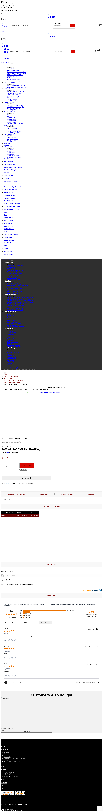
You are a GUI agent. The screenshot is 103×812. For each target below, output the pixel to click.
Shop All (6, 159)
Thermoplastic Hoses (13, 70)
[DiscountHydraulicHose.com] (51, 35)
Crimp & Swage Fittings (14, 284)
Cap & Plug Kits (11, 325)
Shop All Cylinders (12, 140)
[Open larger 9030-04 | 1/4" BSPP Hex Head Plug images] (50, 392)
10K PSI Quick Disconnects (15, 308)
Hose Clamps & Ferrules (14, 291)
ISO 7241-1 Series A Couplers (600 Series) (20, 301)
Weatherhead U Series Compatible (17, 285)
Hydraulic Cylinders (9, 134)
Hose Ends (7, 88)
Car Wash (10, 351)
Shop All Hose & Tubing (13, 79)
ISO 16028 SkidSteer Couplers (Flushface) (20, 297)
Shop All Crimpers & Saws (14, 131)
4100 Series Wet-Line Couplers (16, 304)
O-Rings (9, 151)
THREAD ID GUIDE (26, 51)
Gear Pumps (10, 334)
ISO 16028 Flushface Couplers (15, 107)
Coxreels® (10, 337)
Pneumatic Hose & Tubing (15, 270)
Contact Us (34, 369)
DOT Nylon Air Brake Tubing (15, 75)
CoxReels (9, 78)
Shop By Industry (10, 348)
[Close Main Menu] (12, 63)
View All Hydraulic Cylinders (15, 142)
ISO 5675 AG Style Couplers (15, 105)
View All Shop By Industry (14, 368)
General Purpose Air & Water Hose (16, 72)
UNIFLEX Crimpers (12, 128)
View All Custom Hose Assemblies (16, 87)
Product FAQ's (7, 757)
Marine (9, 354)
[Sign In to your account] (2, 39)
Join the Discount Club (17, 369)
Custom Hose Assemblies (11, 82)
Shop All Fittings (11, 122)
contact (3, 769)
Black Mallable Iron (12, 322)
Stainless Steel (11, 117)
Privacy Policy (7, 760)
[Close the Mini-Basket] (12, 3)
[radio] (51, 610)
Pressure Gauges (12, 339)
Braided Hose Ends (12, 95)
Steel (8, 114)
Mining (9, 365)
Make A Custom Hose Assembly (16, 85)
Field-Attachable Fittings (14, 288)
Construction (11, 360)
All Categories (9, 328)
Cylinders (10, 331)
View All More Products (14, 157)
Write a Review (45, 622)
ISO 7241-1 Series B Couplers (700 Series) (20, 302)
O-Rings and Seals (12, 342)
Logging (9, 363)
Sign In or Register (6, 63)
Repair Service (11, 357)
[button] (4, 39)
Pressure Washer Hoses (14, 273)
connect (3, 782)
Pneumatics (10, 343)
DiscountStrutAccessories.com (12, 761)
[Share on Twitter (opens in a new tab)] (12, 640)
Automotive (10, 355)
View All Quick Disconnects (15, 110)
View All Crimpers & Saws (14, 133)
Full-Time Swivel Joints (14, 323)
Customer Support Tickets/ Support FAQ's (15, 758)
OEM (8, 366)
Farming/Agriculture (13, 352)
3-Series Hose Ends (12, 98)
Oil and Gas (10, 361)
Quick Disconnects (9, 102)
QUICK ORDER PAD (16, 51)
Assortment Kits (11, 120)
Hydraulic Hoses (11, 69)
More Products (8, 146)
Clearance (6, 145)
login (7, 453)
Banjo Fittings (11, 320)
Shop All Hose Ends (12, 99)
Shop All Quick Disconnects (15, 108)
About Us (27, 369)
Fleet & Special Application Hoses (16, 73)
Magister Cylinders (12, 139)
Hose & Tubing (8, 66)
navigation (3, 749)
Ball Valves (10, 149)
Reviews (6, 763)
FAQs (39, 369)
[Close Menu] (12, 260)
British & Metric (11, 119)
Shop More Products (13, 155)
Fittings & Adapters (9, 111)
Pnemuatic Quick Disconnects (16, 305)
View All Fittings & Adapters (15, 123)
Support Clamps (11, 154)
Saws (8, 130)
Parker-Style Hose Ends (14, 93)
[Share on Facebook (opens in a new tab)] (9, 640)
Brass (8, 116)
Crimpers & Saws (8, 125)
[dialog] (51, 4)
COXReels (10, 276)
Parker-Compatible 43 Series (16, 287)
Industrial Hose (11, 269)
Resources (7, 369)
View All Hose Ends (12, 101)
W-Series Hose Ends (13, 96)
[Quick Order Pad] (3, 32)
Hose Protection (12, 76)
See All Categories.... (13, 345)
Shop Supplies (11, 152)
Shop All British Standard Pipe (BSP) (12, 442)
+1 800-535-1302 (9, 772)
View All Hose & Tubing (13, 81)
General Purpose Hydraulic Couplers (18, 307)
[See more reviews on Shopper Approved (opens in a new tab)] (15, 640)
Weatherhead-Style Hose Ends (16, 91)
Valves (9, 336)
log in (7, 483)
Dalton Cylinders (11, 137)
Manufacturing (11, 358)
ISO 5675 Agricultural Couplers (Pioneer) (19, 299)
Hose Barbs (10, 290)
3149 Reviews (13, 617)
